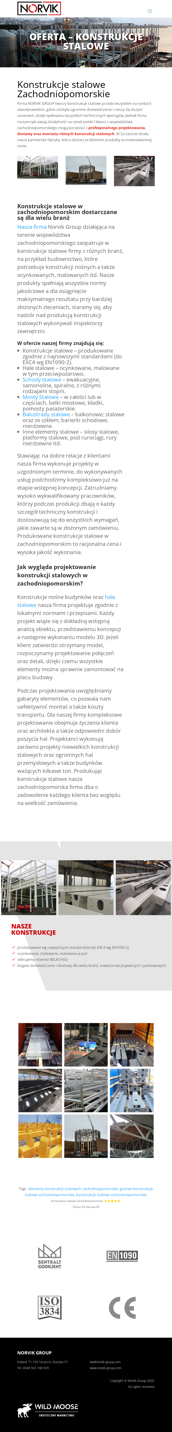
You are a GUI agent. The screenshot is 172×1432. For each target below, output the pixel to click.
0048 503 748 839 (36, 1368)
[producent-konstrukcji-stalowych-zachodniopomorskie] (134, 184)
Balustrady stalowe (46, 414)
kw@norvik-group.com (105, 1362)
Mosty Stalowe (41, 396)
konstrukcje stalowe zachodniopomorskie (111, 1194)
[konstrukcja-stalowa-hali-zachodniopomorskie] (86, 183)
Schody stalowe (42, 379)
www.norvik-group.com (105, 1368)
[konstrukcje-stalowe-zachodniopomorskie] (37, 177)
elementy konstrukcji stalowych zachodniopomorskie (73, 1188)
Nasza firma (32, 226)
